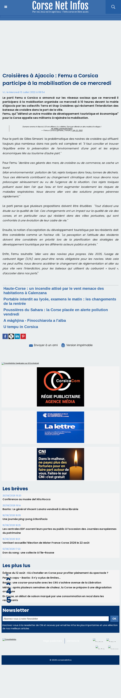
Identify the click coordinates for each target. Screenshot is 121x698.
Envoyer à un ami (45, 345)
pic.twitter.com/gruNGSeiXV (61, 128)
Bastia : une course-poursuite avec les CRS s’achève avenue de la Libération (52, 552)
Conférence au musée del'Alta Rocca (26, 469)
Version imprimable (79, 345)
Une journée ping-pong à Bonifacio (25, 489)
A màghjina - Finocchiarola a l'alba (34, 320)
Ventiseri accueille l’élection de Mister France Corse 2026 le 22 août (46, 512)
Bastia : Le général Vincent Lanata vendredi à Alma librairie (40, 479)
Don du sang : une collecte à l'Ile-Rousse (28, 522)
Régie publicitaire (52, 610)
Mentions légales (76, 610)
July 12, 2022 (77, 130)
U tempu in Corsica (20, 327)
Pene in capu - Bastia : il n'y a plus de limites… (31, 547)
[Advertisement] (60, 44)
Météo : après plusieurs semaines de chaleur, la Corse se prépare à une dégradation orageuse (57, 559)
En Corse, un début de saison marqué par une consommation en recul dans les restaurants (53, 568)
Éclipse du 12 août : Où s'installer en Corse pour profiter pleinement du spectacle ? (55, 543)
